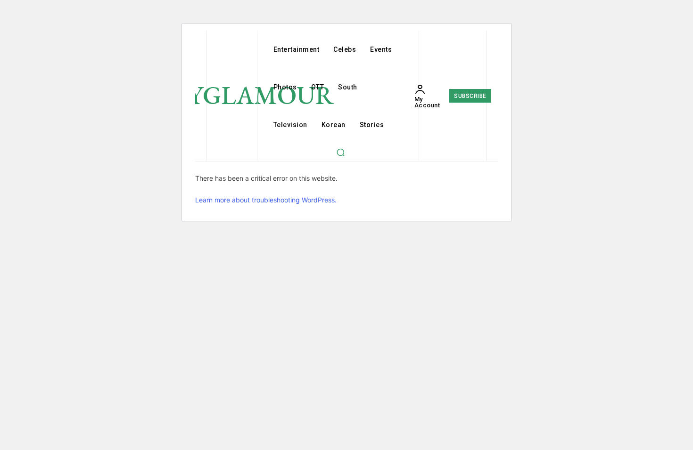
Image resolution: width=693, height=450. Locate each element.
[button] (340, 152)
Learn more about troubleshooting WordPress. (266, 200)
